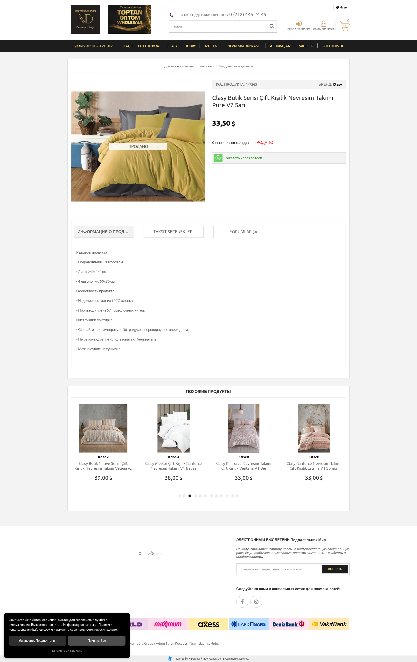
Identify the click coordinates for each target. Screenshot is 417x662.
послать (335, 569)
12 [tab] (237, 496)
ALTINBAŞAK (280, 46)
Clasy (337, 84)
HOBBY (190, 46)
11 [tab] (232, 496)
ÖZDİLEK (210, 46)
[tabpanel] (103, 447)
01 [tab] (179, 496)
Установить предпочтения (37, 640)
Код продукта (230, 84)
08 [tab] (216, 496)
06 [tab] (205, 496)
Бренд (325, 84)
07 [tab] (211, 496)
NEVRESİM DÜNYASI (243, 46)
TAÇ (127, 46)
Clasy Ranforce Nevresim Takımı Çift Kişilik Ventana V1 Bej (243, 465)
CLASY (172, 46)
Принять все (97, 640)
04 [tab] (195, 496)
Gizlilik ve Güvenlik (69, 651)
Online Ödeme (150, 553)
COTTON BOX (148, 46)
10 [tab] (227, 496)
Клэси (103, 457)
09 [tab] (221, 496)
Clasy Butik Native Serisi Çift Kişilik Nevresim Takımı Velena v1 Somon (103, 466)
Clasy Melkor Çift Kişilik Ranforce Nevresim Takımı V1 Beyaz (173, 465)
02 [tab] (184, 496)
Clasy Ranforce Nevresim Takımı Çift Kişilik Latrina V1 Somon (313, 465)
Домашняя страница (94, 46)
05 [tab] (200, 496)
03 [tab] (189, 496)
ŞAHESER (306, 46)
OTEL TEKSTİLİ (333, 46)
